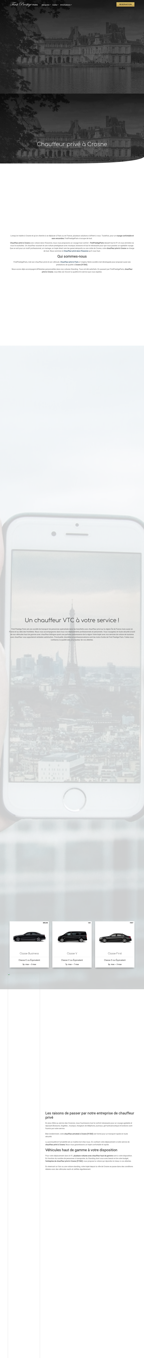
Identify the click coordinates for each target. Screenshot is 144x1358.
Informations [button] (65, 5)
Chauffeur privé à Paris (69, 262)
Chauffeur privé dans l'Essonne (76, 251)
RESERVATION (125, 4)
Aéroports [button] (45, 5)
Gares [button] (54, 5)
